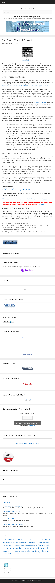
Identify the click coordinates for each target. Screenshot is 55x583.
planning (16, 551)
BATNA (20, 539)
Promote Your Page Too (27, 354)
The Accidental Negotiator (27, 16)
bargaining (16, 539)
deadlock (22, 542)
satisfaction (11, 553)
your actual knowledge (39, 102)
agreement (11, 539)
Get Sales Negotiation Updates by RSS (27, 443)
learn (47, 225)
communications (35, 539)
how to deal (39, 542)
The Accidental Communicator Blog (13, 506)
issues (15, 545)
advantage (5, 539)
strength (28, 227)
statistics (22, 227)
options (12, 551)
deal (27, 542)
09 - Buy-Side (16, 223)
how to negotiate (46, 542)
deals (31, 542)
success (21, 553)
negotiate (22, 545)
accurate (6, 225)
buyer (24, 539)
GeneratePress (39, 580)
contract (18, 542)
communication (29, 539)
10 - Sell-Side (24, 223)
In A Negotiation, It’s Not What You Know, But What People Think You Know (25, 232)
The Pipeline (6, 502)
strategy (17, 553)
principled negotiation (37, 551)
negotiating (28, 545)
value (30, 553)
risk (3, 553)
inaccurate (30, 225)
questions (50, 551)
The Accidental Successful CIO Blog (13, 524)
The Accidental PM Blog (10, 519)
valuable (34, 227)
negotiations (28, 548)
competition (41, 539)
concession (47, 539)
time (25, 553)
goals (34, 542)
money (18, 545)
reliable (17, 227)
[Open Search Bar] (53, 2)
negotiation (19, 548)
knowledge (42, 225)
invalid (36, 225)
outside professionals (8, 227)
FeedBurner (31, 425)
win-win (33, 553)
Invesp (30, 400)
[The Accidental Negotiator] (27, 337)
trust (27, 553)
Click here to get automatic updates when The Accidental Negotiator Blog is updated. (26, 199)
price (24, 551)
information (6, 545)
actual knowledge (15, 225)
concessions (7, 542)
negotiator (6, 551)
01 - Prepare (7, 223)
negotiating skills (34, 545)
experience (23, 225)
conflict (13, 542)
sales (6, 553)
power (20, 551)
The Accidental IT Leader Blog (11, 511)
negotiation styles (41, 548)
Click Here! (41, 204)
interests (11, 545)
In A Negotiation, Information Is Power (15, 229)
